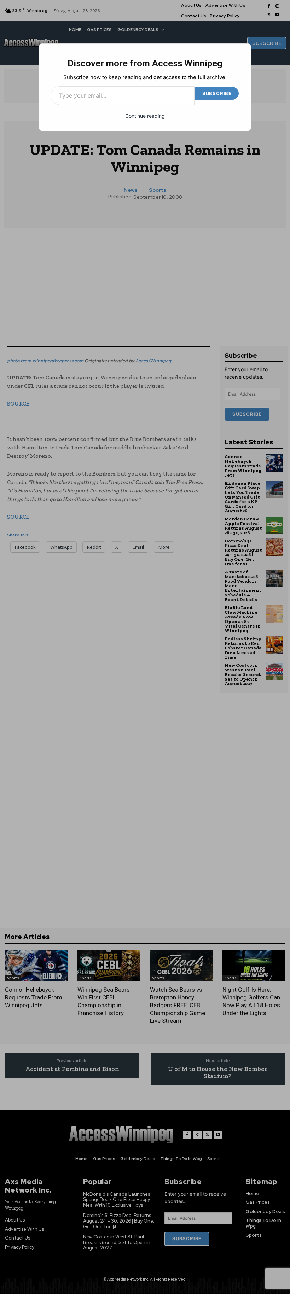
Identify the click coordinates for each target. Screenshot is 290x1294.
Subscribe (217, 93)
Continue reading (145, 116)
